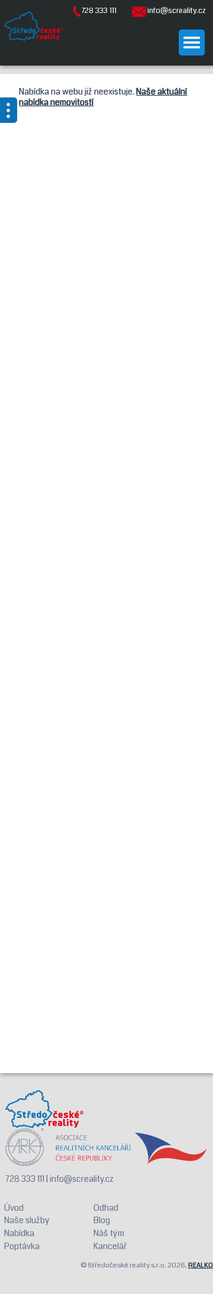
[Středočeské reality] (33, 26)
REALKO (200, 1265)
